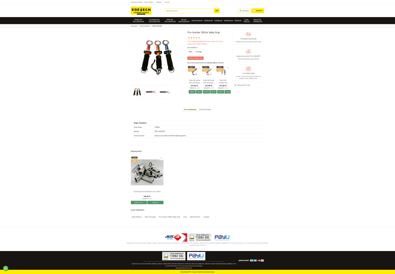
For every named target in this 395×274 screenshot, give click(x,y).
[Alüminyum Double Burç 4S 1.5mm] (147, 172)
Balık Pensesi (195, 217)
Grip (185, 217)
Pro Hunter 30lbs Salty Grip (169, 217)
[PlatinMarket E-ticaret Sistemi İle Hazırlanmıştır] (244, 260)
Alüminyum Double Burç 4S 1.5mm (147, 191)
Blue (190, 51)
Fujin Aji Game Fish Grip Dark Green (208, 81)
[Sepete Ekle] (192, 91)
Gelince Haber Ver (195, 58)
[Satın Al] (199, 91)
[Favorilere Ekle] (199, 68)
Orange (199, 51)
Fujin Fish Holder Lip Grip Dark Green (223, 81)
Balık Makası (137, 217)
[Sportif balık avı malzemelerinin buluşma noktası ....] (147, 11)
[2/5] (190, 37)
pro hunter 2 (192, 47)
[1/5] (188, 37)
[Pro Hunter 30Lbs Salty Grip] (158, 57)
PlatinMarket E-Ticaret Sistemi (191, 272)
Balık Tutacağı (150, 217)
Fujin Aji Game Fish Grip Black (194, 81)
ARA (216, 11)
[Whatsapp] (5, 268)
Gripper (206, 217)
